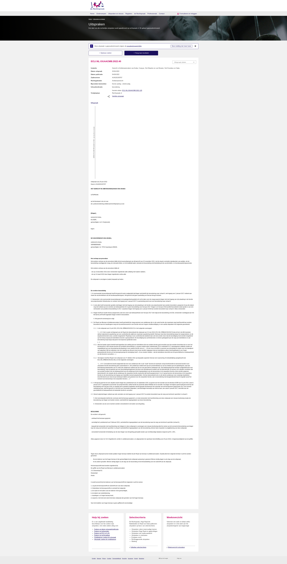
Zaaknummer (95, 77)
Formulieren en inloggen (188, 13)
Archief (136, 558)
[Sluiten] (195, 46)
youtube (195, 558)
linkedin (192, 558)
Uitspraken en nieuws (115, 13)
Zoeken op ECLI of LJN (101, 533)
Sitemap (99, 558)
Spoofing (124, 558)
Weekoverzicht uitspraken (176, 547)
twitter (183, 558)
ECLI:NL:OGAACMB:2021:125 (132, 90)
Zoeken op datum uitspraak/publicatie (106, 529)
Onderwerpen (101, 13)
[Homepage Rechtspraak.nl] (96, 5)
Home (92, 13)
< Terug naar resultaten (141, 53)
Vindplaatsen (95, 93)
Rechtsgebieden (96, 81)
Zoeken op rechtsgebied (102, 535)
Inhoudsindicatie (96, 87)
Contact (161, 13)
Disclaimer (141, 558)
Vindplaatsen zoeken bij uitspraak (105, 537)
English (94, 558)
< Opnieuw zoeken (105, 53)
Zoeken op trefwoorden (101, 531)
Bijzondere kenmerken (98, 84)
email (173, 558)
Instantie (94, 68)
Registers (128, 13)
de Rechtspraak (139, 13)
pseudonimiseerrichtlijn (134, 46)
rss (170, 558)
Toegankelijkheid (116, 558)
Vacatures (130, 558)
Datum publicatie (97, 74)
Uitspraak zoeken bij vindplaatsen (105, 539)
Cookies (109, 558)
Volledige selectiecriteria (138, 547)
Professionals (152, 13)
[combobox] (184, 62)
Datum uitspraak (96, 71)
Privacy (104, 558)
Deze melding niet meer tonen (181, 46)
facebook (186, 558)
